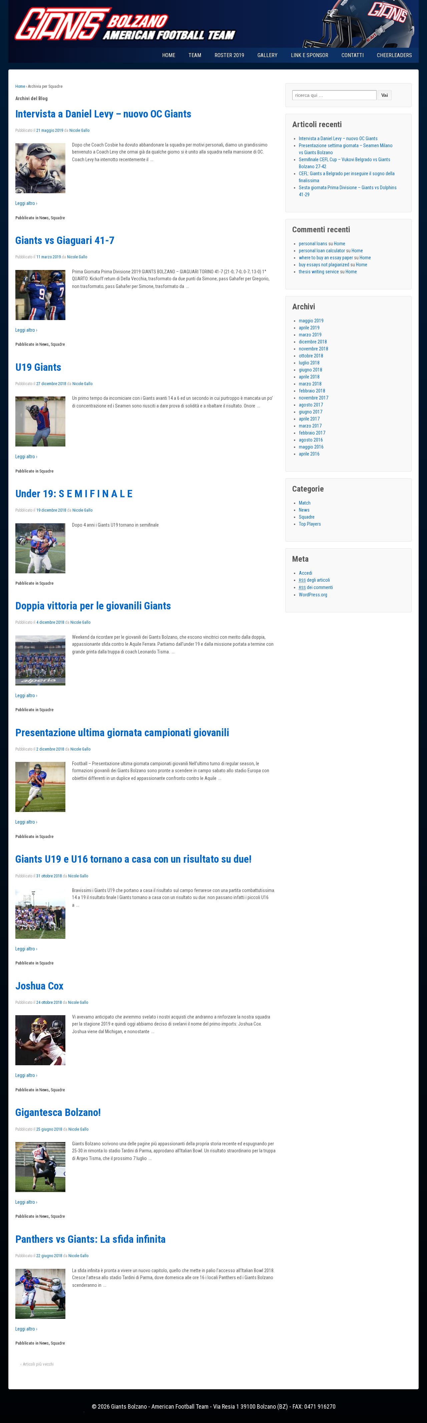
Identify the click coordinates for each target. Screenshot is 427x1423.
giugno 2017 (310, 411)
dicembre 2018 (313, 341)
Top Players (310, 524)
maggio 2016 (311, 447)
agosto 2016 (311, 440)
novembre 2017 (313, 397)
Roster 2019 (229, 55)
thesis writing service (319, 271)
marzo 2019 (310, 334)
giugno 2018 (310, 369)
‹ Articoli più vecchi (37, 1364)
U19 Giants (38, 367)
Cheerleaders (394, 55)
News (44, 218)
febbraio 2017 (312, 433)
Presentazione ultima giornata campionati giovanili (122, 733)
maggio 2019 (311, 320)
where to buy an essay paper (326, 257)
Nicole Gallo (79, 130)
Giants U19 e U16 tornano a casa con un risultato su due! (133, 859)
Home (168, 55)
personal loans (313, 243)
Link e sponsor (309, 55)
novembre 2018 (313, 348)
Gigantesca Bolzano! (58, 1112)
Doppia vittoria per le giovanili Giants (93, 606)
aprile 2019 (309, 327)
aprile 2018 (309, 376)
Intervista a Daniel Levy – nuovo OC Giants (103, 114)
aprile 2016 (309, 454)
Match (305, 503)
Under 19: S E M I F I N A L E (73, 494)
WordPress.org (313, 594)
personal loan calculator (322, 250)
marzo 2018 (310, 383)
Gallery (268, 55)
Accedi (305, 573)
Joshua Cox (39, 986)
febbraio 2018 (312, 390)
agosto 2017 (311, 404)
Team (194, 55)
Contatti (353, 55)
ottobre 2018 (311, 355)
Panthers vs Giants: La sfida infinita (90, 1239)
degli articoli (314, 580)
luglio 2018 (309, 362)
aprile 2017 (309, 418)
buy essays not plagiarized (324, 264)
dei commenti (316, 587)
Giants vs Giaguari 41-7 (64, 240)
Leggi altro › (26, 203)
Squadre (58, 218)
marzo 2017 (310, 426)
